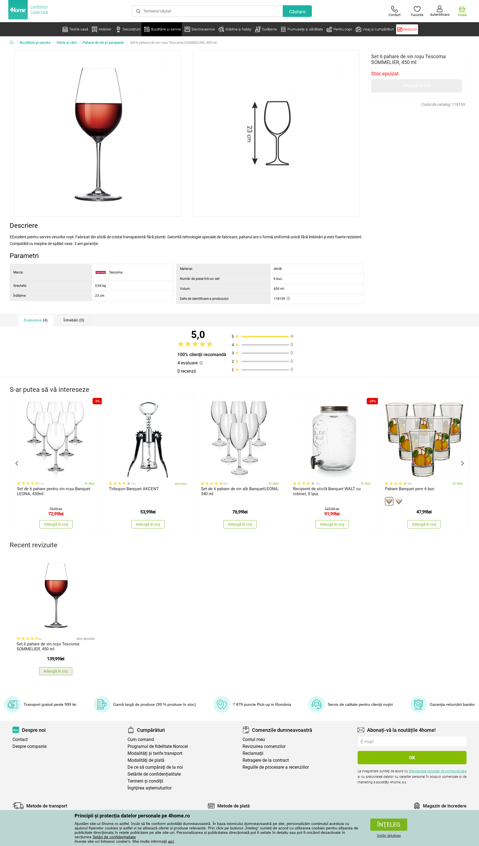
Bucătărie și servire (35, 42)
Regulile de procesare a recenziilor (276, 767)
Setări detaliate (389, 836)
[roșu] (399, 501)
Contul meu (254, 739)
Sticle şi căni (67, 42)
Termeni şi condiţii (145, 781)
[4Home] (13, 42)
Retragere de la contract (266, 760)
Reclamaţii (253, 753)
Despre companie (29, 746)
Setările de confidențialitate (154, 774)
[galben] (389, 501)
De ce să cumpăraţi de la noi (155, 767)
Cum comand (141, 739)
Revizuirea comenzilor (264, 746)
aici (171, 841)
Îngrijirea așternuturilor (150, 788)
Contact (20, 739)
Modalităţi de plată (146, 760)
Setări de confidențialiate (114, 837)
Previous (17, 463)
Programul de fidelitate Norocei (158, 746)
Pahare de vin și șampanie (103, 42)
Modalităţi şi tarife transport (155, 753)
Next (462, 463)
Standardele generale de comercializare (438, 771)
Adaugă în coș (417, 85)
